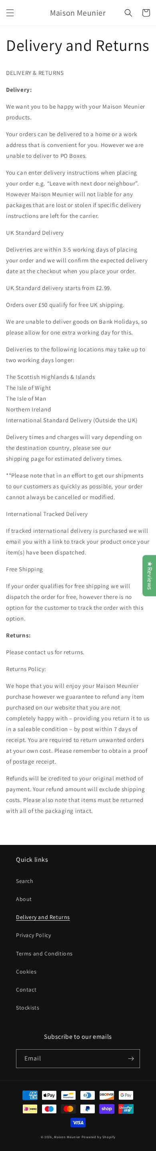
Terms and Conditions (44, 953)
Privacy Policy (33, 935)
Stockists (27, 1007)
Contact (26, 989)
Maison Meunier (67, 1137)
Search (25, 881)
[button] (10, 13)
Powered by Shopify (99, 1137)
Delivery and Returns (43, 917)
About (24, 899)
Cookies (26, 971)
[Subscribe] (131, 1058)
